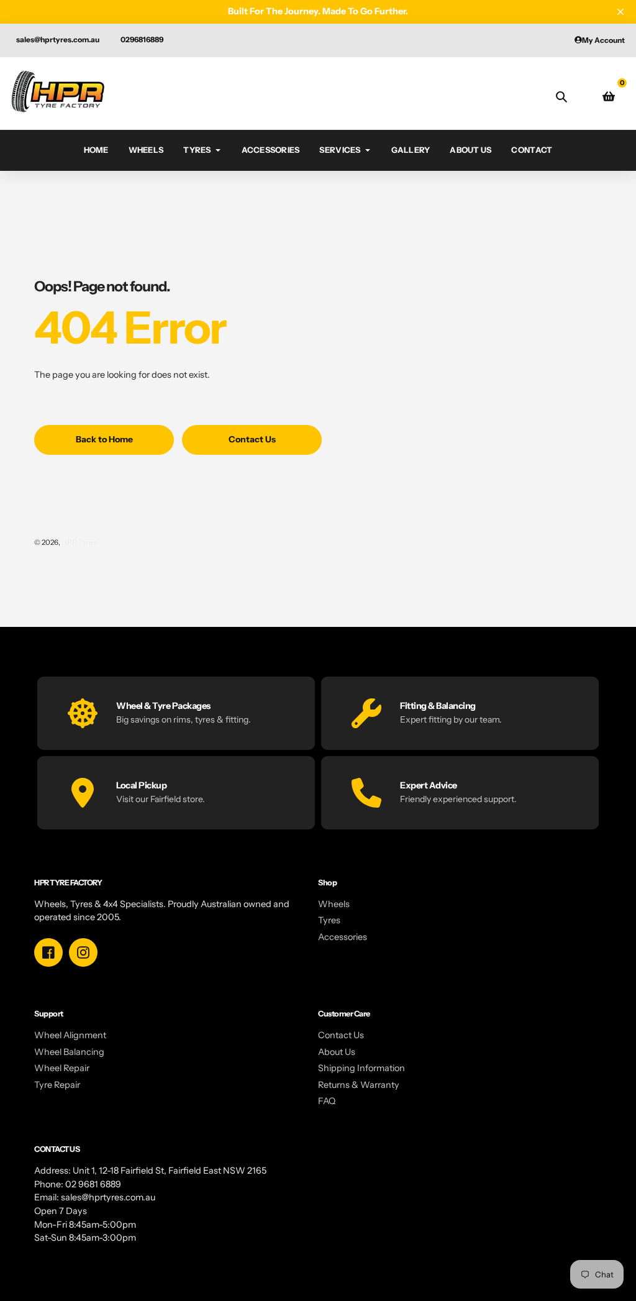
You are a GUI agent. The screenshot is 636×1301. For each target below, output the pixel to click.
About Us (336, 1051)
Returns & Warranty (358, 1084)
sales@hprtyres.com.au (57, 39)
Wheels (334, 904)
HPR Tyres (79, 542)
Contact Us (341, 1035)
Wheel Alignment (70, 1035)
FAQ (326, 1101)
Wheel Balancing (69, 1051)
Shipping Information (361, 1068)
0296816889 (141, 39)
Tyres (329, 920)
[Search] (561, 96)
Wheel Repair (61, 1068)
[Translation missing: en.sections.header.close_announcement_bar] (620, 12)
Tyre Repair (57, 1084)
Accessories (342, 937)
